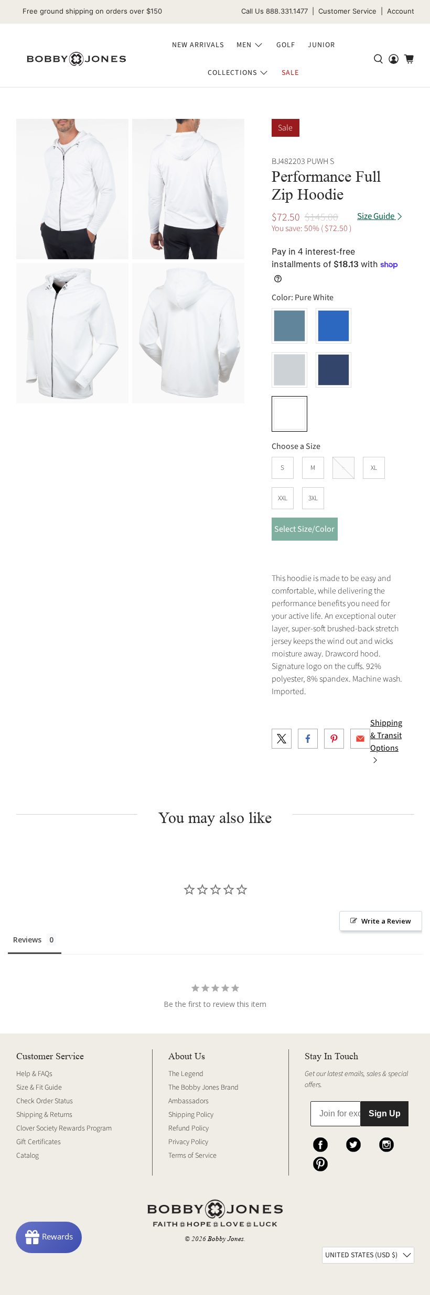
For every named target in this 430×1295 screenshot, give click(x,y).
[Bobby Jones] (76, 59)
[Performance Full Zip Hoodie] (72, 189)
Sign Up (385, 1113)
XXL (282, 498)
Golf (285, 45)
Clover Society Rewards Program (64, 1128)
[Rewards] (49, 1237)
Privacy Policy (188, 1142)
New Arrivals (198, 45)
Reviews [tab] (27, 940)
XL (374, 468)
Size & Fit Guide (39, 1087)
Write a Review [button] (386, 921)
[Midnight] (333, 370)
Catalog (27, 1155)
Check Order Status (44, 1101)
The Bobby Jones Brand (203, 1087)
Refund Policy (188, 1128)
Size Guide (376, 216)
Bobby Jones (226, 1239)
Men (244, 45)
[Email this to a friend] (360, 739)
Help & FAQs (34, 1074)
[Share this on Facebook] (308, 739)
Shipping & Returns (44, 1115)
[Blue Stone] (333, 326)
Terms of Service (192, 1155)
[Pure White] (289, 414)
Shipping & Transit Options (386, 735)
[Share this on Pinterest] (334, 739)
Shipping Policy (190, 1115)
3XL (313, 498)
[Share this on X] (282, 739)
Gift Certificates (38, 1142)
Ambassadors (188, 1101)
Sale (290, 73)
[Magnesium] (289, 370)
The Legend (185, 1074)
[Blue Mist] (289, 326)
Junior (321, 45)
